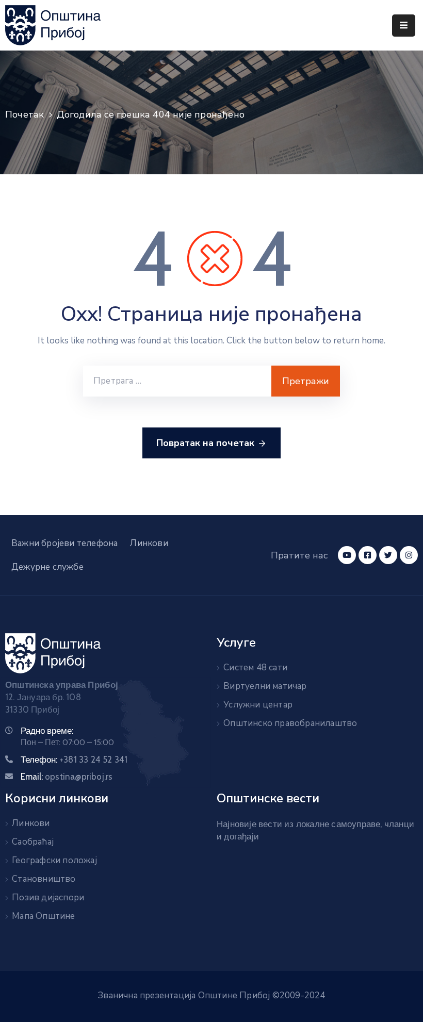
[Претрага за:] (177, 381)
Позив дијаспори (48, 897)
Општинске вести (268, 798)
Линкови (149, 543)
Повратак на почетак (205, 443)
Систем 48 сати (255, 667)
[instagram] (409, 555)
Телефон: (74, 759)
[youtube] (347, 555)
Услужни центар (257, 705)
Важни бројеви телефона (64, 543)
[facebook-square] (368, 555)
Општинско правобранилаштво (290, 723)
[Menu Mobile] (403, 25)
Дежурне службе (47, 567)
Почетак (24, 114)
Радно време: (47, 731)
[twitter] (388, 555)
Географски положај (54, 860)
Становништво (43, 879)
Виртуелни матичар (264, 686)
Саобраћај (33, 842)
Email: (66, 776)
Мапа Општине (43, 916)
